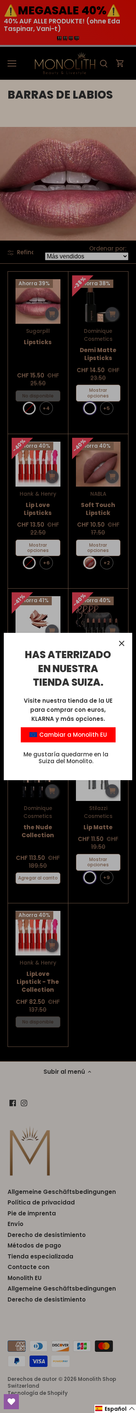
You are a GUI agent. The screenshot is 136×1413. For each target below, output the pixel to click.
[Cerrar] (121, 643)
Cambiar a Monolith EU (72, 735)
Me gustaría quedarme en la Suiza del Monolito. (65, 757)
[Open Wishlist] (11, 1401)
